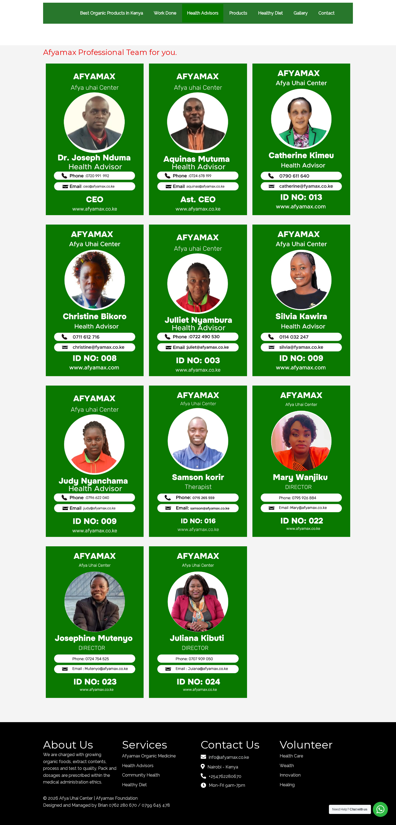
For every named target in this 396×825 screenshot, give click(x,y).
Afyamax (105, 798)
